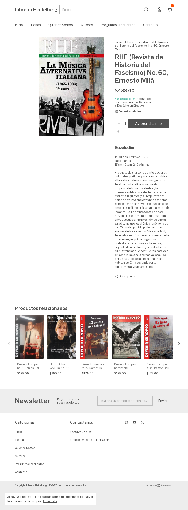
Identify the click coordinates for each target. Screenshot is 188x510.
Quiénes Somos (60, 25)
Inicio (19, 25)
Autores (86, 25)
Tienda (35, 25)
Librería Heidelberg (36, 9)
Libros (129, 42)
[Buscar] (145, 9)
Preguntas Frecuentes (118, 25)
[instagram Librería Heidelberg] (127, 422)
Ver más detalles (130, 111)
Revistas (142, 42)
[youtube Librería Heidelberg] (134, 422)
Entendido (50, 501)
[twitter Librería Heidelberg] (142, 422)
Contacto (150, 25)
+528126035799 (81, 432)
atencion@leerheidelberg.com (90, 440)
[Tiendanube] (158, 486)
